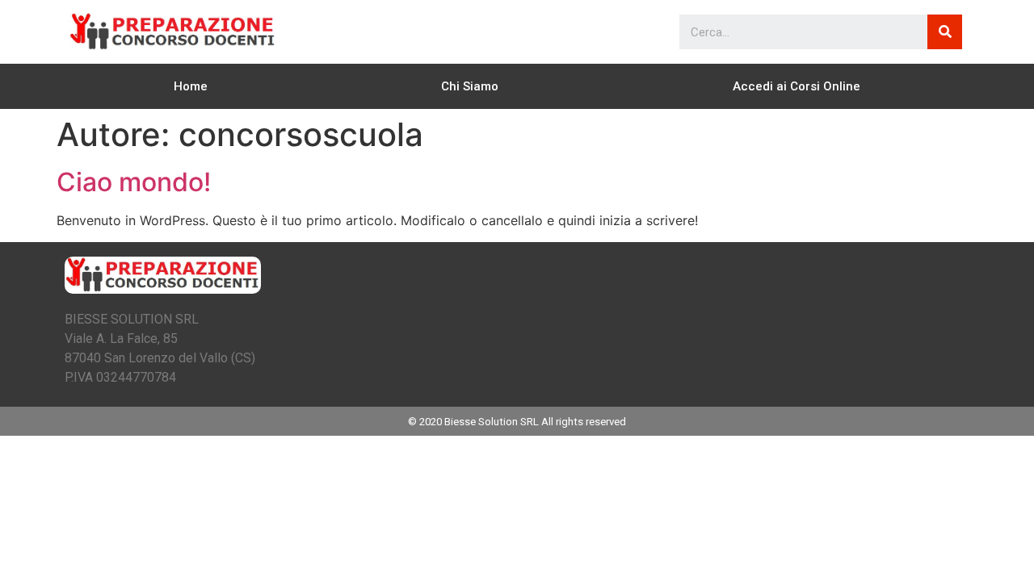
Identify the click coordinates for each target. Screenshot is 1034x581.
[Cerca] (944, 32)
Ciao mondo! (134, 182)
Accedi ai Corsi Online (796, 86)
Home (191, 86)
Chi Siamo (469, 86)
